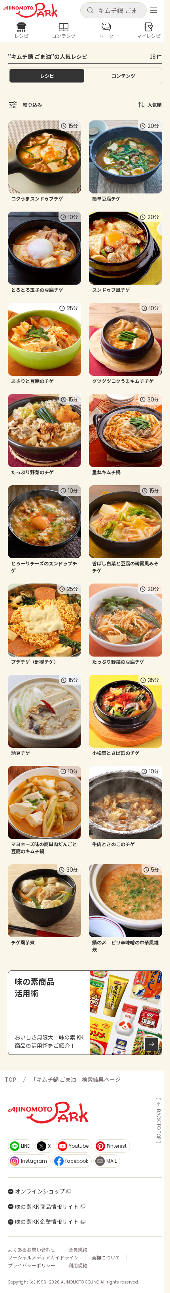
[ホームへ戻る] (30, 10)
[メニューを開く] (154, 10)
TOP (10, 1079)
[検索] (90, 10)
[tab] (123, 76)
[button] (113, 10)
